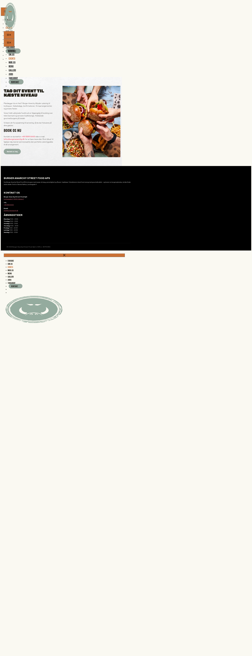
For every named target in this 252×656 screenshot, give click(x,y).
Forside (11, 50)
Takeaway (13, 77)
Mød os (12, 62)
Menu (11, 66)
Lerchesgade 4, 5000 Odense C (14, 199)
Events (12, 58)
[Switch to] (9, 85)
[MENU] (9, 35)
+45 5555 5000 (28, 136)
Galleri (12, 70)
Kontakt (15, 81)
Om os (11, 54)
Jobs (11, 74)
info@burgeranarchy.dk (14, 139)
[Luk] (64, 255)
